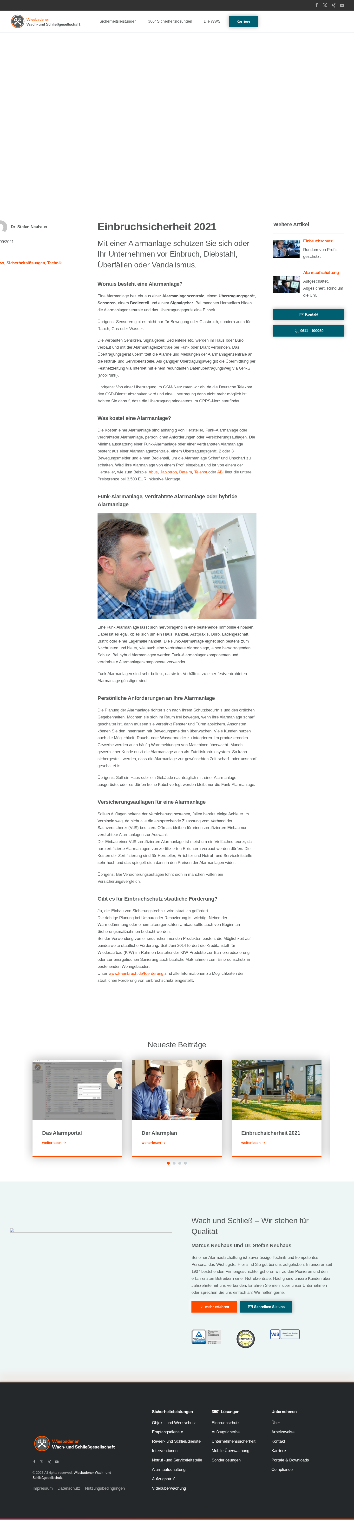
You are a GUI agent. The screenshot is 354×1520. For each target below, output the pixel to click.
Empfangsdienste (167, 1432)
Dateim (185, 472)
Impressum (43, 1488)
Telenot (200, 472)
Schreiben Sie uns (269, 1307)
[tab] (168, 1163)
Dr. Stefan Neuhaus (29, 227)
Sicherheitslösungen (26, 263)
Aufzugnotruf (163, 1479)
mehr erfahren (217, 1307)
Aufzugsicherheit (227, 1432)
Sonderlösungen (226, 1460)
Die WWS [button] (212, 21)
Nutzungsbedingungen (105, 1488)
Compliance (282, 1469)
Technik (54, 263)
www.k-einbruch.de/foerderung (136, 973)
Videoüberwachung (169, 1488)
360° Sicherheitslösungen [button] (170, 21)
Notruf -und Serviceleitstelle (177, 1460)
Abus (153, 472)
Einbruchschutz (226, 1422)
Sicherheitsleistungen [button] (118, 21)
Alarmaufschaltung (168, 1469)
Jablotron (168, 472)
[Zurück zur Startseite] (46, 21)
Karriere (243, 21)
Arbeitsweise (283, 1432)
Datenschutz (69, 1488)
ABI (220, 472)
